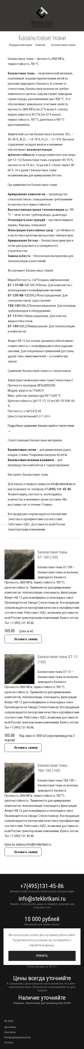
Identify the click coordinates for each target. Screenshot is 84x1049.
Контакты (10, 1032)
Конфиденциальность (17, 1037)
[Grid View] (73, 542)
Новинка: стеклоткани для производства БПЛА (42, 1003)
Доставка (10, 1027)
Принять (42, 955)
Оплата (8, 1042)
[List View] (77, 542)
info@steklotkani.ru (63, 484)
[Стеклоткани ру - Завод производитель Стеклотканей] (42, 17)
